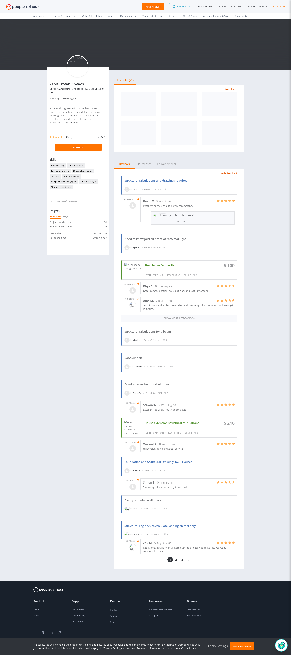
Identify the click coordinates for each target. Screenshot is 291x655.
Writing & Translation (92, 15)
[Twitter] (43, 633)
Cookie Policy (188, 648)
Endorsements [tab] (166, 164)
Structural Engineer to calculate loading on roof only (160, 526)
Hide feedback (229, 173)
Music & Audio (190, 15)
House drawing (57, 165)
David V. (136, 189)
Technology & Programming (63, 15)
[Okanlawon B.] (127, 366)
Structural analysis (88, 181)
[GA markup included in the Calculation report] (220, 103)
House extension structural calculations (171, 423)
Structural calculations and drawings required (156, 180)
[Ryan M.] (127, 247)
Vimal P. (136, 340)
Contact (78, 147)
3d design (55, 176)
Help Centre (77, 621)
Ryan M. (136, 247)
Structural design (76, 165)
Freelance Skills (194, 615)
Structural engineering (82, 171)
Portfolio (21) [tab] (125, 80)
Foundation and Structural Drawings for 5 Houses (158, 462)
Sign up (263, 6)
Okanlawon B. (139, 366)
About (36, 609)
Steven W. (137, 393)
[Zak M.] (127, 508)
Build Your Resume (230, 6)
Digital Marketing (128, 15)
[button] (181, 6)
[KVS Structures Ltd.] (139, 103)
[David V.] (127, 189)
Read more (72, 122)
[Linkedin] (51, 633)
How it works (204, 6)
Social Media (241, 15)
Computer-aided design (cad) (63, 181)
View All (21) (230, 89)
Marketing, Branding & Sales (216, 15)
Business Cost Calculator (160, 609)
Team (36, 615)
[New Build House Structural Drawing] (220, 133)
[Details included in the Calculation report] (179, 133)
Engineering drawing (60, 171)
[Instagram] (60, 633)
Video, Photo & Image (152, 15)
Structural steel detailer (61, 187)
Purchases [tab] (144, 164)
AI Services (38, 15)
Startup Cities (155, 615)
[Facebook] (35, 633)
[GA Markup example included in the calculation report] (179, 103)
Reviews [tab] (124, 164)
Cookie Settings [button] (218, 646)
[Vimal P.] (127, 340)
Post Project (153, 6)
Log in (251, 6)
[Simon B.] (127, 470)
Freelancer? (278, 6)
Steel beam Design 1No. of (162, 265)
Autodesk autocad (72, 176)
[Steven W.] (127, 393)
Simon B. (137, 470)
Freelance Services (196, 609)
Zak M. (137, 508)
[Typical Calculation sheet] (139, 133)
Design (111, 15)
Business (173, 15)
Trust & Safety (78, 615)
